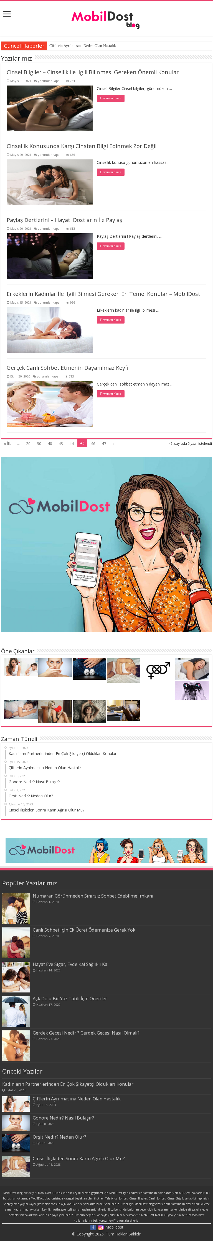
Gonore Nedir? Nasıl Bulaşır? (63, 1118)
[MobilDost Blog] (106, 17)
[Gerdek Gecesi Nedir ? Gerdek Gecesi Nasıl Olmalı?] (16, 1045)
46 (93, 443)
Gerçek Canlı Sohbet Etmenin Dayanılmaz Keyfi (67, 367)
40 (50, 443)
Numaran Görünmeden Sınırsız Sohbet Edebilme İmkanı (93, 896)
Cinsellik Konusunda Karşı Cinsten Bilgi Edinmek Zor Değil (81, 146)
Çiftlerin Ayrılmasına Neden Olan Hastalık (82, 46)
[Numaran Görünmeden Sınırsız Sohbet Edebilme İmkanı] (16, 908)
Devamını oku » (110, 98)
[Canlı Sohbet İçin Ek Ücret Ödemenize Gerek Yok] (16, 942)
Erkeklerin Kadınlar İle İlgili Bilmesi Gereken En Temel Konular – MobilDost (103, 294)
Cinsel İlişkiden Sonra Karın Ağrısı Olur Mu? (79, 1158)
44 (71, 443)
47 (104, 443)
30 (39, 443)
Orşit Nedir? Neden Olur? (59, 1137)
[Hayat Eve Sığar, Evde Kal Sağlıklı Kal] (16, 977)
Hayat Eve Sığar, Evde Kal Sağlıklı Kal (70, 964)
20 (28, 443)
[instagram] (101, 1227)
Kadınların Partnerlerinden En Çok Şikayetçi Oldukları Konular (67, 1084)
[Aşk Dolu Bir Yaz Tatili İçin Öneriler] (16, 1011)
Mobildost (114, 1227)
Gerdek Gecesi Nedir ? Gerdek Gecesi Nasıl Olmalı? (86, 1033)
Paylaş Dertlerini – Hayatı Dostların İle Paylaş (64, 220)
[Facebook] (93, 1227)
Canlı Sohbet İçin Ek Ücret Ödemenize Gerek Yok (84, 930)
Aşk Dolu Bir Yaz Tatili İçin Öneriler (70, 999)
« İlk (7, 443)
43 (61, 443)
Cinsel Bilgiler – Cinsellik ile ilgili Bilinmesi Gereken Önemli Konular (93, 72)
